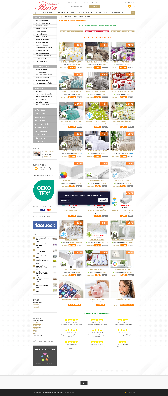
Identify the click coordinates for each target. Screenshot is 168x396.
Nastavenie (65, 200)
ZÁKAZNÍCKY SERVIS (122, 299)
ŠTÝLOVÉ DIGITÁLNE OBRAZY (123, 269)
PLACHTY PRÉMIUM (42, 80)
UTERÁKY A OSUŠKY (118, 13)
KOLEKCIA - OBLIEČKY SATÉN (71, 151)
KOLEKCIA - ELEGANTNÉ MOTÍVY (97, 62)
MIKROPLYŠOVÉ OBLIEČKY (44, 47)
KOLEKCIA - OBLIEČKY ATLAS (97, 151)
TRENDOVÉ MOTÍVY (42, 28)
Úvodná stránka (35, 12)
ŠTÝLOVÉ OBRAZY (40, 138)
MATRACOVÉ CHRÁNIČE (42, 124)
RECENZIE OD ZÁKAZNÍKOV (71, 299)
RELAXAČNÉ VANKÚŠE (42, 105)
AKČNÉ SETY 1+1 (41, 91)
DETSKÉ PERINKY (40, 117)
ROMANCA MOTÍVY (41, 37)
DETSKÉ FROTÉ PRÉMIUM (43, 77)
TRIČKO (35, 328)
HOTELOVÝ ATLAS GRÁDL (43, 56)
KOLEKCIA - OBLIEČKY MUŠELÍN (122, 151)
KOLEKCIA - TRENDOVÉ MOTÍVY (96, 91)
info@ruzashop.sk (49, 151)
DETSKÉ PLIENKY (40, 120)
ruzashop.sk (47, 156)
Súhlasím (103, 200)
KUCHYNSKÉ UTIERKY (41, 131)
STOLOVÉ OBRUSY (40, 141)
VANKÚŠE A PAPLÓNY (85, 13)
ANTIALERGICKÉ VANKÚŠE (44, 94)
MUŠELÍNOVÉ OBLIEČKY (43, 45)
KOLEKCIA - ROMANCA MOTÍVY (122, 91)
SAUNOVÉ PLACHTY (40, 134)
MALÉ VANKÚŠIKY (41, 99)
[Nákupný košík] (36, 168)
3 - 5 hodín (36, 304)
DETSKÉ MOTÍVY (41, 58)
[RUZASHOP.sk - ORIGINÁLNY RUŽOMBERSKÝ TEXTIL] (50, 5)
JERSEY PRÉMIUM (41, 69)
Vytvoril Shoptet (131, 392)
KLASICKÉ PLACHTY (97, 180)
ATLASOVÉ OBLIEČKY (42, 50)
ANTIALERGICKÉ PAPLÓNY (44, 96)
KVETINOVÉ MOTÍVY (42, 20)
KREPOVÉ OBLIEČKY (42, 42)
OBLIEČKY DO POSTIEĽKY (43, 61)
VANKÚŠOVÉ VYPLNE (42, 102)
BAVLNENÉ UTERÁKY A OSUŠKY (122, 240)
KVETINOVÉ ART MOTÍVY (43, 23)
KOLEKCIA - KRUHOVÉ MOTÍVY (122, 62)
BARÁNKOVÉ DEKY (101, 13)
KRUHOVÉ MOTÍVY (41, 34)
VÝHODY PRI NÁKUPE (97, 299)
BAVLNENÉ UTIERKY (97, 269)
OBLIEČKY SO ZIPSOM (42, 53)
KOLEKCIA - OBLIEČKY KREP (122, 121)
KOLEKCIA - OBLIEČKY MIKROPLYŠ (96, 121)
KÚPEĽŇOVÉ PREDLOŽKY (42, 127)
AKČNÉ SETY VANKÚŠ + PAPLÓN (122, 210)
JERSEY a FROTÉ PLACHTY (71, 180)
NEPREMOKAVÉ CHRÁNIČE (44, 83)
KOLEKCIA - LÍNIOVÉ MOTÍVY (71, 91)
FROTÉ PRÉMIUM (41, 72)
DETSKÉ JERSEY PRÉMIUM (44, 75)
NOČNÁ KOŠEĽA (37, 325)
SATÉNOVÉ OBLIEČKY (42, 39)
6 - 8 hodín (36, 307)
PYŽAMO (35, 323)
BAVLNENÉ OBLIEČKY (46, 13)
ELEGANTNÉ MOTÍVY (42, 26)
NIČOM (35, 331)
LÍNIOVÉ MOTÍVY (41, 31)
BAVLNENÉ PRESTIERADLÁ (65, 13)
